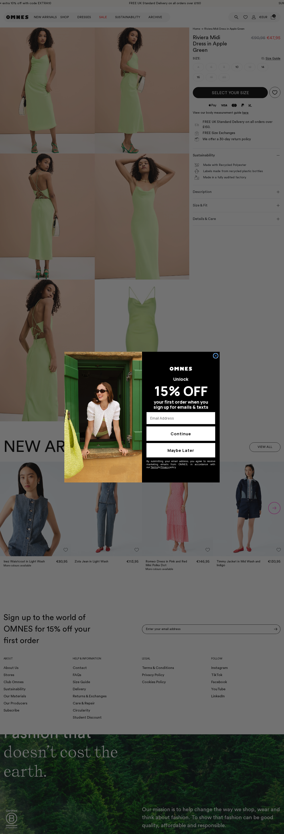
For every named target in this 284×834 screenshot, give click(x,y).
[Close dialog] (215, 356)
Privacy (164, 467)
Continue (181, 433)
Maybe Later (181, 450)
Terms (154, 467)
